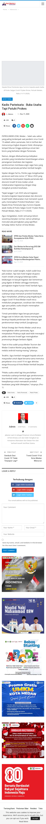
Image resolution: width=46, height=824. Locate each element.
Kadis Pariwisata (22, 392)
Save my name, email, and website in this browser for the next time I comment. (22, 544)
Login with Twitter (24, 495)
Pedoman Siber (22, 809)
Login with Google (24, 490)
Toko (40, 809)
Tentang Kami (9, 809)
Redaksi (33, 809)
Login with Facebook (24, 484)
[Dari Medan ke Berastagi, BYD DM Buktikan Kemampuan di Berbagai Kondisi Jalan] (7, 249)
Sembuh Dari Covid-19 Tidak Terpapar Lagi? (10, 458)
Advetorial (7, 99)
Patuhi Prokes (34, 392)
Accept (35, 818)
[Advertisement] (23, 35)
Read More (23, 821)
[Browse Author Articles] (23, 418)
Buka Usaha (11, 392)
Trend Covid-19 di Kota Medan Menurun (34, 458)
